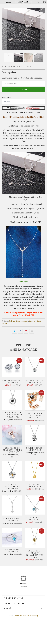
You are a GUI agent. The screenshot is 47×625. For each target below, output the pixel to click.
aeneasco (18, 616)
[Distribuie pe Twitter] (14, 331)
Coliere (12, 321)
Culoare (6, 97)
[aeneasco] (23, 2)
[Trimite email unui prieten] (32, 331)
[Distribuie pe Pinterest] (26, 331)
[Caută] (39, 2)
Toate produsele (22, 321)
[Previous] (4, 29)
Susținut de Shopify (30, 616)
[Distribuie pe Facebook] (20, 331)
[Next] (42, 29)
